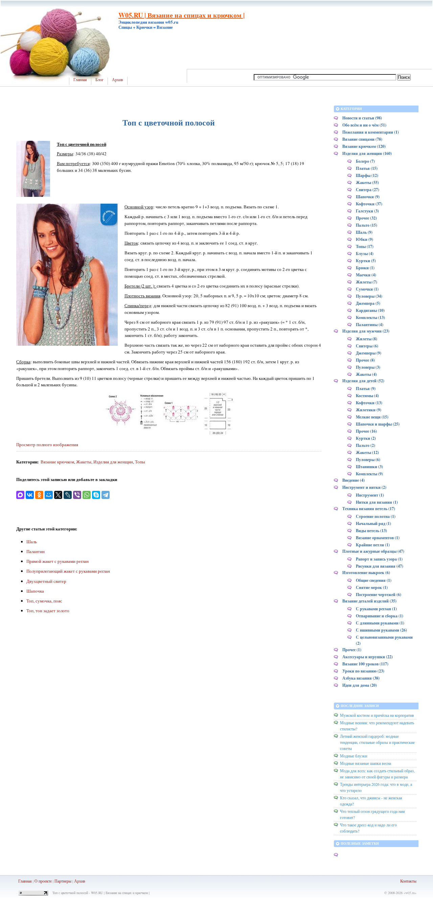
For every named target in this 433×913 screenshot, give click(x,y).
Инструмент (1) (370, 495)
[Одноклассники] (39, 495)
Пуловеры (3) (368, 367)
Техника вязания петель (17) (368, 508)
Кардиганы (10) (370, 310)
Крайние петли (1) (373, 545)
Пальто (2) (365, 445)
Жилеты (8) (366, 339)
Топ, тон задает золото (47, 611)
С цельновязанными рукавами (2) (384, 640)
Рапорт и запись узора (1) (379, 559)
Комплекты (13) (370, 317)
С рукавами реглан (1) (376, 609)
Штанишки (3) (369, 467)
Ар (76, 881)
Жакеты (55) (367, 182)
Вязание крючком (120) (364, 146)
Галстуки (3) (367, 211)
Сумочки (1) (367, 289)
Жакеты (83, 462)
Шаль (31, 542)
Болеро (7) (365, 161)
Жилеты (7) (366, 282)
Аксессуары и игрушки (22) (367, 657)
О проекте (43, 881)
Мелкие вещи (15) (372, 417)
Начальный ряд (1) (373, 523)
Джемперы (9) (368, 353)
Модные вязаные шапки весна (365, 763)
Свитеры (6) (367, 346)
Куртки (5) (366, 261)
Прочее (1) (351, 650)
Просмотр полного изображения (47, 444)
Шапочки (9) (368, 197)
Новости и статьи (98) (362, 118)
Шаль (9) (364, 232)
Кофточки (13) (369, 403)
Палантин (35, 551)
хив (82, 881)
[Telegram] (105, 495)
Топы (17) (364, 246)
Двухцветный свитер (46, 581)
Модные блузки (353, 755)
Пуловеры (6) (368, 459)
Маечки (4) (366, 275)
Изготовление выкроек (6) (366, 572)
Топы (140, 462)
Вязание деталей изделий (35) (369, 601)
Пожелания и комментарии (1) (370, 132)
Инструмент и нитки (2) (364, 487)
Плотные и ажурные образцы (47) (373, 551)
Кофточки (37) (369, 204)
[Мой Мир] (49, 495)
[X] (58, 495)
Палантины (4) (369, 324)
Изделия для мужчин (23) (365, 331)
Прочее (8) (365, 360)
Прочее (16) (366, 431)
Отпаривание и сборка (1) (379, 616)
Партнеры (62, 881)
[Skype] (96, 495)
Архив (117, 79)
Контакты (408, 881)
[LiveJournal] (68, 495)
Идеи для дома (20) (359, 685)
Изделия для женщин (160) (367, 153)
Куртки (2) (366, 438)
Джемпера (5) (368, 303)
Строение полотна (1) (375, 516)
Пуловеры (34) (369, 296)
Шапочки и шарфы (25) (378, 424)
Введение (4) (353, 480)
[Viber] (77, 495)
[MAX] (20, 495)
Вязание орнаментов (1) (378, 538)
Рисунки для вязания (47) (379, 566)
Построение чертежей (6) (378, 594)
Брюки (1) (365, 268)
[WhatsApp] (87, 495)
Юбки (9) (364, 239)
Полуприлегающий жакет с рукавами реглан (68, 571)
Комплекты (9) (369, 474)
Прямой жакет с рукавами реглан (57, 561)
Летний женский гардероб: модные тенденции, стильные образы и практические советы (377, 742)
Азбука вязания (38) (361, 678)
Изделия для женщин (113, 462)
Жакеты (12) (367, 452)
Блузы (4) (364, 253)
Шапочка (35, 591)
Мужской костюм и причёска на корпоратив (377, 715)
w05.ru (410, 892)
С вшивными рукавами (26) (381, 630)
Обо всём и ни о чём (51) (364, 125)
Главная (80, 79)
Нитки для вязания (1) (377, 502)
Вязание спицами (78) (362, 139)
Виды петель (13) (371, 530)
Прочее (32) (366, 218)
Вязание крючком (57, 462)
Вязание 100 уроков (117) (365, 664)
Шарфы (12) (367, 175)
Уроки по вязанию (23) (363, 671)
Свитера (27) (367, 189)
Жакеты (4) (366, 374)
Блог (99, 79)
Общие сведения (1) (373, 580)
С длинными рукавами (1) (380, 623)
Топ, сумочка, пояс (44, 601)
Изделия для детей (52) (363, 381)
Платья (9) (365, 388)
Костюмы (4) (367, 395)
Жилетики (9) (368, 410)
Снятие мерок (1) (372, 587)
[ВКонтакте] (30, 495)
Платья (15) (367, 168)
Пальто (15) (366, 225)
